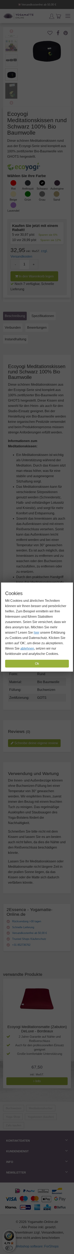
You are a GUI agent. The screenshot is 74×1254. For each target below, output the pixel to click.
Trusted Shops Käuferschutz (28, 938)
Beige (13, 199)
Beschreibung (15, 316)
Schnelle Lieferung (22, 927)
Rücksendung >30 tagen (26, 921)
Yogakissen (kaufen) (41, 1116)
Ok (37, 663)
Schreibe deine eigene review (36, 743)
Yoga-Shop (13, 1116)
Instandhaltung (15, 339)
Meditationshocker (41, 1108)
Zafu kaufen (13, 1125)
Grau (42, 199)
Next (11, 103)
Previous (11, 31)
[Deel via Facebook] (60, 33)
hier (36, 632)
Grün (27, 199)
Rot (13, 188)
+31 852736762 (20, 944)
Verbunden (13, 327)
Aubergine (57, 188)
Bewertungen (37, 327)
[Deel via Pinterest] (68, 33)
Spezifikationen (42, 316)
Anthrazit (28, 188)
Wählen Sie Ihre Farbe (26, 176)
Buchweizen (13, 1108)
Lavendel (13, 210)
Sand (56, 199)
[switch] (9, 1248)
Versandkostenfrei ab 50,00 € (38, 4)
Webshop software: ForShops (37, 1246)
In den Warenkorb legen (36, 276)
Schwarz (42, 188)
